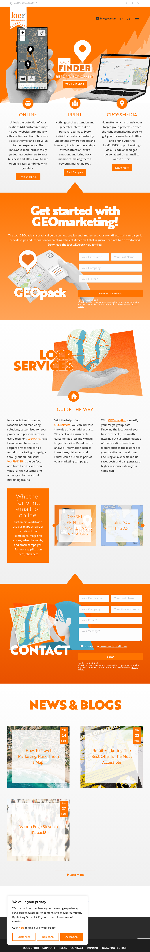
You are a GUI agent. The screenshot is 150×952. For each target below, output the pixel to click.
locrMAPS (34, 439)
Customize (24, 936)
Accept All (71, 936)
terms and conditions (113, 646)
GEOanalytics (117, 420)
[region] (47, 920)
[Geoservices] (122, 103)
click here (32, 554)
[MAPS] (75, 103)
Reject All (48, 936)
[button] (54, 525)
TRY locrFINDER (74, 84)
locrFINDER (15, 461)
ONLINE (28, 114)
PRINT (75, 114)
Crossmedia (122, 114)
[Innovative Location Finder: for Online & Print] (27, 103)
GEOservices (62, 425)
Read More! (74, 525)
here (21, 927)
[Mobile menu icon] (137, 18)
